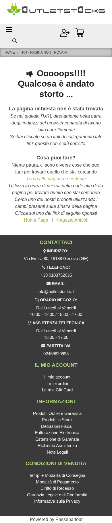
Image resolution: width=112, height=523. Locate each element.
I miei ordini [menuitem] (57, 383)
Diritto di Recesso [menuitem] (57, 488)
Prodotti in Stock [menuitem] (57, 419)
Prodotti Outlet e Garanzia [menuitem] (57, 413)
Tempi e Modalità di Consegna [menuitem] (57, 475)
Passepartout (68, 519)
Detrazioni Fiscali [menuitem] (57, 426)
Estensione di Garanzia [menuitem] (57, 439)
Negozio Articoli (72, 220)
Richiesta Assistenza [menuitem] (57, 445)
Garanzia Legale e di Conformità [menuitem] (57, 494)
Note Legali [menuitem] (57, 452)
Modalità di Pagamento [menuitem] (57, 481)
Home (10, 52)
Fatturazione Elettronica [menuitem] (57, 432)
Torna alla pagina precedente (56, 178)
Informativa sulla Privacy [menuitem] (57, 501)
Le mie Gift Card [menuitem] (57, 389)
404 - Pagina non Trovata (44, 52)
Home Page (36, 220)
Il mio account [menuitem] (57, 376)
